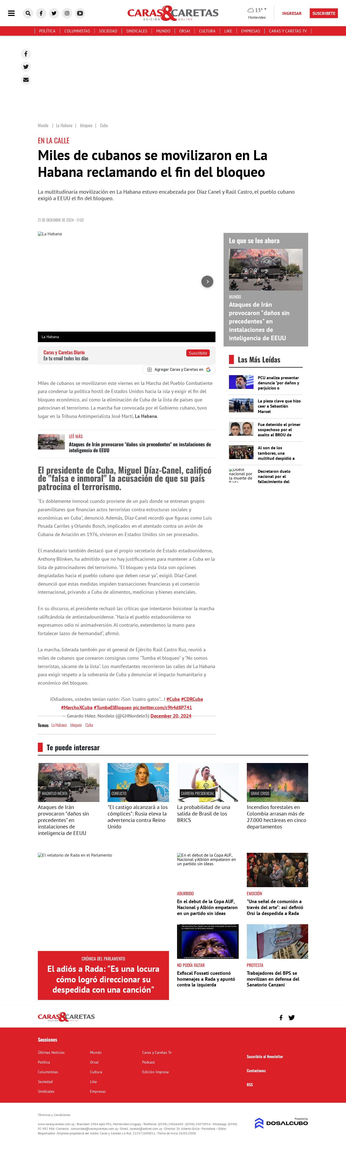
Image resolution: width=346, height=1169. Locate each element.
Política (47, 31)
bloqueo (76, 725)
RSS (250, 1084)
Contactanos (256, 1070)
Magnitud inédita (55, 793)
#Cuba (173, 699)
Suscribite (198, 353)
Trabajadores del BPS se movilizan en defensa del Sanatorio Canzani (273, 979)
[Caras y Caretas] (66, 1021)
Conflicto (119, 793)
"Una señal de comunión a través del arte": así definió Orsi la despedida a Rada (275, 907)
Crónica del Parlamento (103, 958)
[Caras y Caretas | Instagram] (67, 13)
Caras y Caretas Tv (288, 31)
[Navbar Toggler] (15, 13)
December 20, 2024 (171, 716)
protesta (255, 965)
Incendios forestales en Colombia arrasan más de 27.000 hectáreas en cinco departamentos (276, 817)
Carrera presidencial (197, 793)
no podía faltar (191, 965)
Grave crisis (260, 793)
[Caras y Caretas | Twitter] (54, 13)
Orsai (184, 31)
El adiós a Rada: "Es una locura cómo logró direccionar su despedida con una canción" (103, 979)
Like (228, 31)
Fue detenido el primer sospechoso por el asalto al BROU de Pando (279, 432)
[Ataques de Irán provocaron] (68, 800)
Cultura (207, 31)
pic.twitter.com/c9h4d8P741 (162, 707)
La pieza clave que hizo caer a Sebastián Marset (279, 406)
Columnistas (77, 31)
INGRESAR (292, 13)
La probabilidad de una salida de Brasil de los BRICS (203, 814)
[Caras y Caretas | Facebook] (41, 13)
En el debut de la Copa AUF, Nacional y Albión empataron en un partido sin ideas (207, 907)
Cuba (89, 725)
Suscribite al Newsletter (265, 1056)
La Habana (58, 725)
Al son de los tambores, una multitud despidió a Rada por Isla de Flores (279, 455)
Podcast (148, 1062)
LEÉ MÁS (76, 436)
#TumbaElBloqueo (113, 707)
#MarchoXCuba (76, 707)
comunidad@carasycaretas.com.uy (94, 1129)
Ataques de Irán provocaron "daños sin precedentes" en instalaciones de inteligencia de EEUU (140, 447)
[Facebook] (26, 54)
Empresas (250, 31)
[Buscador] (28, 13)
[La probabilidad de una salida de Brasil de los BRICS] (208, 800)
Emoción (254, 893)
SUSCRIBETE (323, 13)
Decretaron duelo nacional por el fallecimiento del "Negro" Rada (274, 479)
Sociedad (108, 31)
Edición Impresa (155, 1071)
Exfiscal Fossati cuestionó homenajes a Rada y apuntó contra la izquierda (206, 979)
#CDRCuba (192, 699)
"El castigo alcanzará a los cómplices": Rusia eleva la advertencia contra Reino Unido (138, 817)
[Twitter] (26, 67)
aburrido (185, 893)
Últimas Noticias (51, 1052)
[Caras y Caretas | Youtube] (80, 13)
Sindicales (136, 31)
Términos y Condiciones (54, 1115)
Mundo (163, 31)
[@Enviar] (26, 80)
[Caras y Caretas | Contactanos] (302, 1016)
